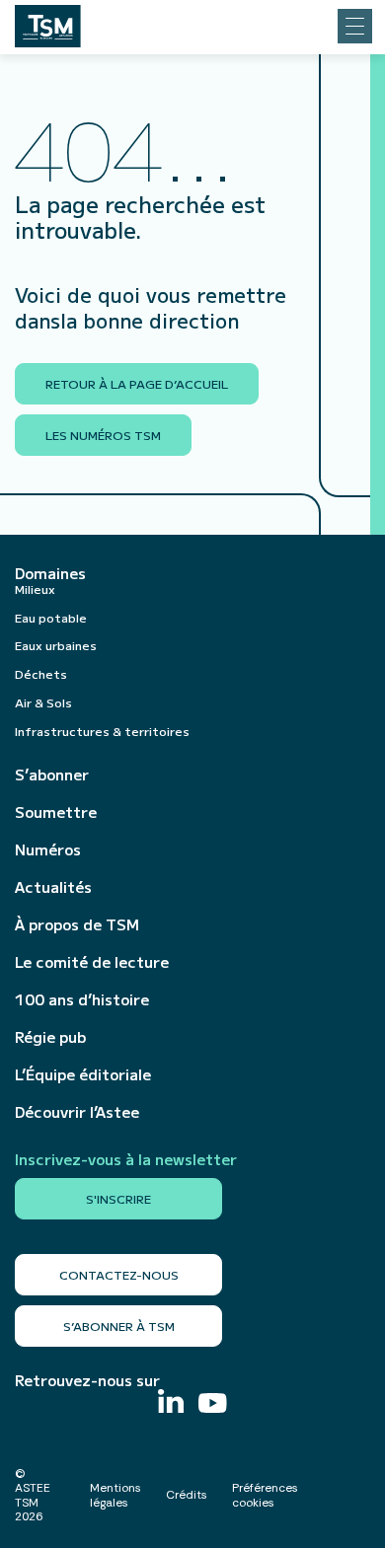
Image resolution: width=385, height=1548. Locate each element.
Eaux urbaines (56, 644)
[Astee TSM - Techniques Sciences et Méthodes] (48, 21)
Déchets (41, 673)
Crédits (186, 1495)
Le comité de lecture (92, 962)
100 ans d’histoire (82, 999)
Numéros (48, 849)
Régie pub (50, 1037)
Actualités (53, 887)
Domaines (50, 573)
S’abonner (52, 774)
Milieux (35, 588)
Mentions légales (115, 1495)
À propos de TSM (77, 924)
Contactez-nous (119, 1274)
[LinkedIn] (171, 1403)
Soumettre (56, 812)
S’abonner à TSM (119, 1325)
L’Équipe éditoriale (83, 1074)
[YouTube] (212, 1405)
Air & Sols (43, 702)
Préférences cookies (265, 1495)
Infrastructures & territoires (102, 730)
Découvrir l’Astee (77, 1112)
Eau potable (51, 617)
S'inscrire (118, 1198)
